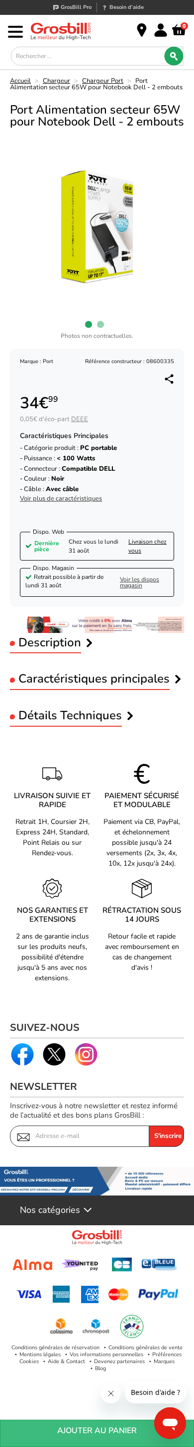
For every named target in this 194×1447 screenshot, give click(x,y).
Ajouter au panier (97, 1431)
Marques (164, 1361)
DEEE (79, 419)
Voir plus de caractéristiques (61, 499)
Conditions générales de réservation (55, 1347)
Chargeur (56, 80)
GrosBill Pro (76, 7)
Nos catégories (50, 1210)
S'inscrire (168, 1136)
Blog (100, 1368)
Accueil (20, 80)
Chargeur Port (102, 80)
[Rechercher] (174, 56)
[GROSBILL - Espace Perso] (160, 30)
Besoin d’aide (126, 7)
